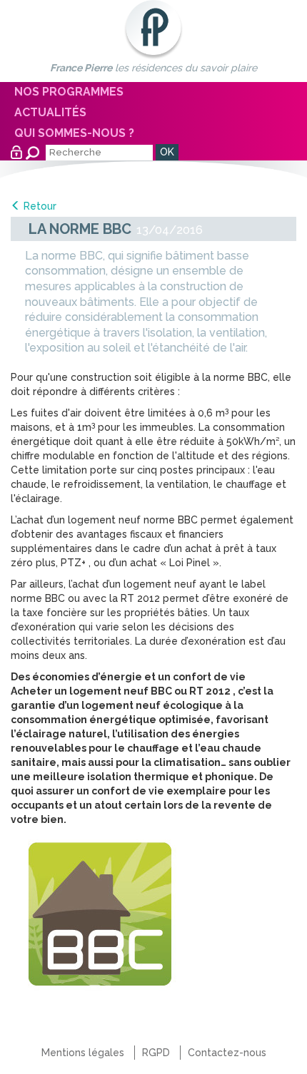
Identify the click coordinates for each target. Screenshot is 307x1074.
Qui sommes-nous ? (74, 133)
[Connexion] (16, 152)
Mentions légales (82, 1052)
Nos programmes (69, 91)
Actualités (50, 112)
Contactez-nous (227, 1052)
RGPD (156, 1052)
